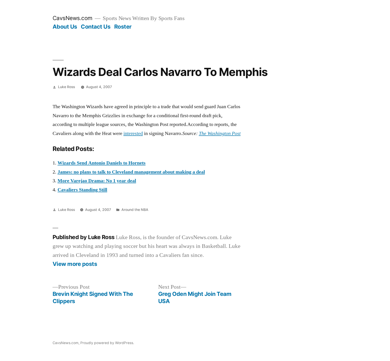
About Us (65, 26)
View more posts (75, 264)
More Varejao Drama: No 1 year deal (97, 181)
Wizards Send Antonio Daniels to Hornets (102, 163)
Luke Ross (66, 87)
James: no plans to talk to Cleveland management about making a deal (131, 172)
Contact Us (95, 26)
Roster (123, 26)
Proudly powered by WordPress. (107, 343)
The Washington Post (220, 133)
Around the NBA (134, 210)
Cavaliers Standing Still (82, 190)
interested (133, 133)
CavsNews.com (73, 18)
